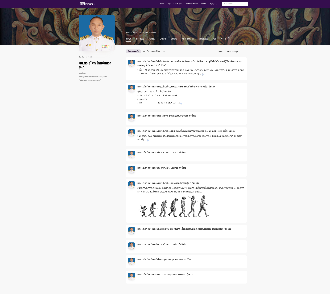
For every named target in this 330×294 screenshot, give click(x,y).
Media (223, 39)
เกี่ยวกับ (203, 3)
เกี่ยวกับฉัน (140, 39)
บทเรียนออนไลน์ (188, 39)
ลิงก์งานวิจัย (203, 39)
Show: (220, 51)
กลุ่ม (169, 3)
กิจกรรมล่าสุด (178, 3)
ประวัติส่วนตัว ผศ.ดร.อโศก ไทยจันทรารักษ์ (187, 86)
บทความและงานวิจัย (191, 3)
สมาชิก (161, 3)
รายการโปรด (155, 51)
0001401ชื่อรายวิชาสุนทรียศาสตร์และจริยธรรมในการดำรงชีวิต (198, 229)
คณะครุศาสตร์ (182, 116)
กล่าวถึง (146, 51)
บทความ (163, 39)
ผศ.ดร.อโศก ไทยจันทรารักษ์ (148, 61)
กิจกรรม (152, 39)
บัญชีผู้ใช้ (212, 3)
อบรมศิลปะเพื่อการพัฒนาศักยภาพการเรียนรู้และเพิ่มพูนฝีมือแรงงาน (197, 131)
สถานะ (128, 39)
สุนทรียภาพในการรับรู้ (179, 183)
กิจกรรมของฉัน (133, 51)
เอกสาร (174, 39)
